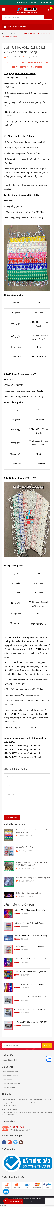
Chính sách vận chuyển (11, 1083)
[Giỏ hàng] (50, 9)
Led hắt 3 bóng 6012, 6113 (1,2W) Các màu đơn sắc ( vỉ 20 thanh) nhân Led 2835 (31, 923)
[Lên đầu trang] (48, 902)
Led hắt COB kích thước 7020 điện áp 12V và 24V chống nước (31, 959)
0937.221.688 (17, 1127)
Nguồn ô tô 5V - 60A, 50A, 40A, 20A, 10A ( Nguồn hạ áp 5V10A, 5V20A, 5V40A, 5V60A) (31, 1022)
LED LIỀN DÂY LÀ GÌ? (25, 847)
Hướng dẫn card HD (9, 1060)
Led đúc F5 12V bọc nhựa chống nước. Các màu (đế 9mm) (30, 910)
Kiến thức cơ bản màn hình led (28, 893)
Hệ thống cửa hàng (45, 3)
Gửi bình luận (11, 818)
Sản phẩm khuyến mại (19, 904)
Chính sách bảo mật (10, 1072)
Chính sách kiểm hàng (10, 1076)
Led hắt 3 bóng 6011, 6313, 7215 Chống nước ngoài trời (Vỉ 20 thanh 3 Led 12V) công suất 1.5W (30, 936)
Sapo (33, 1202)
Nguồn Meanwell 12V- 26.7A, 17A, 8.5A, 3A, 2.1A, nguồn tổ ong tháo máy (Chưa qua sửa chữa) (30, 997)
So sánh (3, 1206)
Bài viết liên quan (14, 824)
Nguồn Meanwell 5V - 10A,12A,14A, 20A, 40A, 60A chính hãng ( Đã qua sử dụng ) (30, 1009)
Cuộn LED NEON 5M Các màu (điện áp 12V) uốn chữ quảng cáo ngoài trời (30, 972)
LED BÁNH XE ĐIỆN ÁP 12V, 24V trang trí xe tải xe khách (31, 984)
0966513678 (12, 1105)
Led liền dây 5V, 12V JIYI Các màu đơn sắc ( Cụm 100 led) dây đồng (31, 946)
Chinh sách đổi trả (9, 1087)
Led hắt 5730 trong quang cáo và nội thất (33, 878)
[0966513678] (6, 1201)
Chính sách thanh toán (11, 1080)
